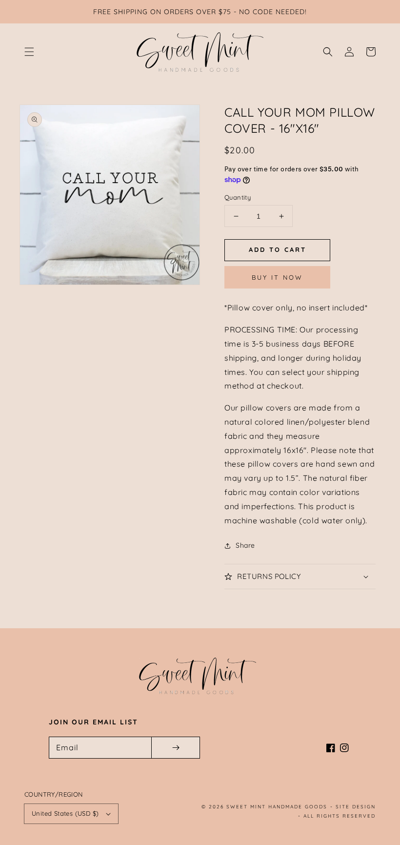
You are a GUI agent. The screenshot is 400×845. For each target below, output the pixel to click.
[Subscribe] (175, 748)
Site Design (356, 807)
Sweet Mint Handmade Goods (276, 807)
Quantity (237, 197)
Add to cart (277, 249)
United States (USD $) (65, 813)
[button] (29, 51)
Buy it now (277, 277)
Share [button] (245, 545)
